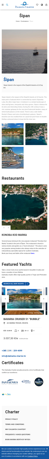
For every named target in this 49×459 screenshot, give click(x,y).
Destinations (24, 21)
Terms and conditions (14, 424)
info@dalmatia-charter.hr (14, 356)
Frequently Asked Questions (17, 434)
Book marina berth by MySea (17, 439)
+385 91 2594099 (12, 350)
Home (17, 21)
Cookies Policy (33, 456)
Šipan (31, 21)
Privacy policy (11, 419)
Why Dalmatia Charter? (15, 429)
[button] (43, 299)
